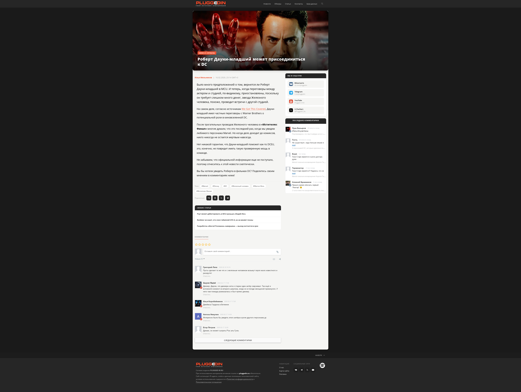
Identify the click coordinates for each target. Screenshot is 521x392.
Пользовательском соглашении (209, 382)
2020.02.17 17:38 (223, 283)
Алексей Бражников (301, 182)
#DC (225, 186)
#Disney (216, 186)
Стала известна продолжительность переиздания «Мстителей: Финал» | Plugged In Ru (326, 190)
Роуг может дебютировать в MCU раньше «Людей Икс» (221, 214)
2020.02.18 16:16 (224, 267)
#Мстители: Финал (204, 191)
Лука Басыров (299, 128)
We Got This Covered (254, 109)
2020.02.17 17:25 (230, 301)
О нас (281, 367)
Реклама (282, 374)
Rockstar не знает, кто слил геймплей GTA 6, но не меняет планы (225, 220)
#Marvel (205, 186)
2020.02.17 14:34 (226, 314)
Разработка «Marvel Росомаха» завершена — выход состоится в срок (227, 226)
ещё (294, 145)
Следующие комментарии (238, 340)
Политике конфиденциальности (240, 379)
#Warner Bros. (258, 186)
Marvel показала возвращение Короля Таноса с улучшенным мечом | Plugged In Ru (324, 162)
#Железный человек (240, 186)
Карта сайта (284, 371)
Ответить (206, 276)
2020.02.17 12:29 (222, 327)
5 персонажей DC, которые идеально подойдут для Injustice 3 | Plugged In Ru (322, 148)
